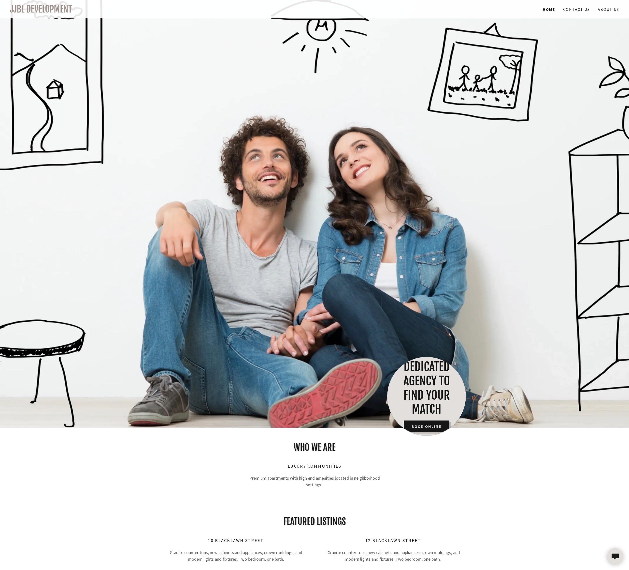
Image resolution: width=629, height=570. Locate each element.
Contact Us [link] (576, 9)
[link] (162, 11)
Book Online (427, 426)
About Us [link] (608, 9)
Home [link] (549, 9)
